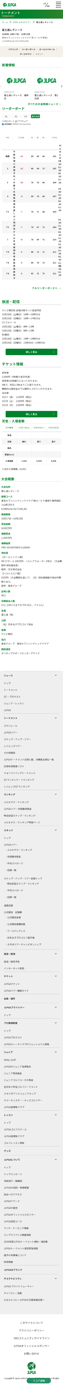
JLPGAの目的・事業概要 (16, 1187)
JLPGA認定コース (13, 1221)
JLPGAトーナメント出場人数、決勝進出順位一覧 (29, 759)
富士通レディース (12, 30)
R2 (16, 116)
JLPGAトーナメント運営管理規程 (21, 1248)
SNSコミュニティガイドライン (32, 1338)
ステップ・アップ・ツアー (17, 739)
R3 (26, 116)
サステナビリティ (13, 1278)
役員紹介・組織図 (13, 1180)
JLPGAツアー (10, 732)
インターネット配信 (14, 968)
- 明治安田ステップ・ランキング (22, 883)
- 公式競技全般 (13, 917)
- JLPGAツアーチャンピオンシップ (23, 944)
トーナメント (10, 689)
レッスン (8, 1115)
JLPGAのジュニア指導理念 (17, 1066)
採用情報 (8, 1261)
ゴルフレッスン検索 (14, 1142)
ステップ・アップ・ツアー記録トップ (23, 878)
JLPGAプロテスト (13, 1037)
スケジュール (10, 725)
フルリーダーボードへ (45, 288)
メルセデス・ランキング (16, 802)
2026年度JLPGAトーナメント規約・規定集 (26, 1241)
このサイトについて (31, 1323)
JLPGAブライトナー (14, 1007)
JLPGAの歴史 (11, 1207)
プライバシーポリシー (31, 1330)
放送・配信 (9, 953)
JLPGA (7, 710)
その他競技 (9, 752)
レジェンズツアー (13, 746)
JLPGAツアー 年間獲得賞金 (18, 808)
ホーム (5, 22)
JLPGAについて (12, 1159)
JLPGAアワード (12, 1201)
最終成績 (35, 116)
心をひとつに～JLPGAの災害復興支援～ (24, 1299)
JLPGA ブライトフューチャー (19, 1286)
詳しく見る (31, 352)
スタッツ (8, 830)
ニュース (8, 675)
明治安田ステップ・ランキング (20, 815)
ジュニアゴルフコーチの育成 (18, 1080)
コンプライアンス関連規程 (17, 1234)
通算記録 (8, 905)
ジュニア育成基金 (13, 1073)
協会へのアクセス (13, 1194)
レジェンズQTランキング (17, 786)
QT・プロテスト (12, 696)
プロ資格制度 (10, 1023)
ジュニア (8, 1052)
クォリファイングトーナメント (20, 773)
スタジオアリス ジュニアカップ (20, 1093)
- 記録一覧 (11, 870)
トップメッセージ (13, 1174)
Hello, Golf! (10, 1059)
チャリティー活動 (13, 1293)
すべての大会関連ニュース (43, 104)
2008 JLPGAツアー (22, 22)
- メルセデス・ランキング (19, 849)
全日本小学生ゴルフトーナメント (21, 1086)
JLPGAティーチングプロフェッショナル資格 (26, 1044)
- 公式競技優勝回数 (15, 924)
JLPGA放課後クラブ (14, 1107)
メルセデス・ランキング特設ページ (22, 822)
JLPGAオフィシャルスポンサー (20, 1214)
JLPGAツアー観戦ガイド (16, 990)
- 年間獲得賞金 (13, 856)
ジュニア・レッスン (14, 703)
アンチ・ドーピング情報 (16, 1228)
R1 (6, 116)
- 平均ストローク (14, 863)
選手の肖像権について (15, 1255)
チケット (8, 976)
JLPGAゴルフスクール (15, 1129)
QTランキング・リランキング (19, 779)
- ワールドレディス (15, 930)
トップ (7, 683)
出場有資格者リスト (14, 766)
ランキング (9, 794)
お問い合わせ (31, 1353)
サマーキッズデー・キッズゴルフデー (23, 1100)
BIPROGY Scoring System (22, 124)
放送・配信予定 (12, 961)
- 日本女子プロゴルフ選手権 (20, 937)
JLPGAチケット (12, 983)
